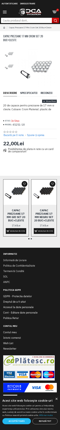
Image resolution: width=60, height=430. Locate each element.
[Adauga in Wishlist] (24, 184)
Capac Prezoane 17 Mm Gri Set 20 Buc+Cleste (16, 215)
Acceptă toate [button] (17, 421)
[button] (28, 238)
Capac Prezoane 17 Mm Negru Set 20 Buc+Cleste (44, 215)
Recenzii (46, 93)
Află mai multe (46, 415)
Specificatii (28, 93)
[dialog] (30, 413)
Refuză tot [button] (45, 421)
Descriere (10, 93)
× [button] (56, 399)
